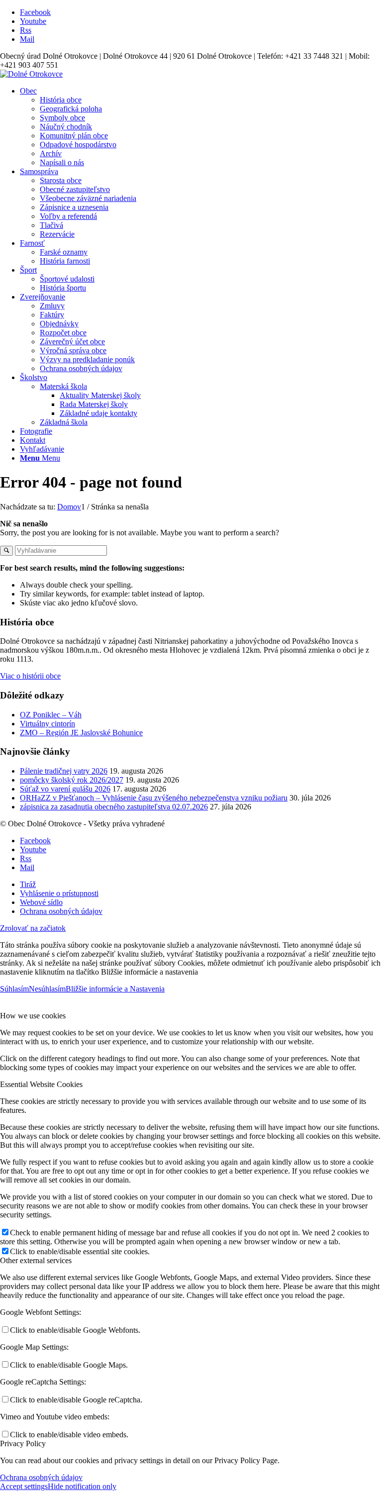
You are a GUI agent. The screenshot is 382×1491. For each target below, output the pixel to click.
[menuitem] (201, 127)
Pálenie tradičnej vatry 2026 (63, 771)
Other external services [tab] (36, 1260)
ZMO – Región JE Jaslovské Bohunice (81, 732)
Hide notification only (82, 1486)
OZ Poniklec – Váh (51, 714)
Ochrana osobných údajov (41, 1477)
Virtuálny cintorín (47, 723)
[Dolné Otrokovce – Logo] (31, 74)
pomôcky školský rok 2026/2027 (71, 780)
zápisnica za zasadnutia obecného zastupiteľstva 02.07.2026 (114, 806)
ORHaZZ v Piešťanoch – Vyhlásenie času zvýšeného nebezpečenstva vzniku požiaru (153, 798)
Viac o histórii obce (30, 676)
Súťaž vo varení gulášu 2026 (65, 789)
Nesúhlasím (47, 989)
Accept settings (24, 1486)
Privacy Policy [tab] (23, 1443)
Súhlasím (14, 989)
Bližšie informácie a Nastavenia (115, 989)
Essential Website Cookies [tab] (41, 1084)
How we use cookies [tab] (33, 1015)
